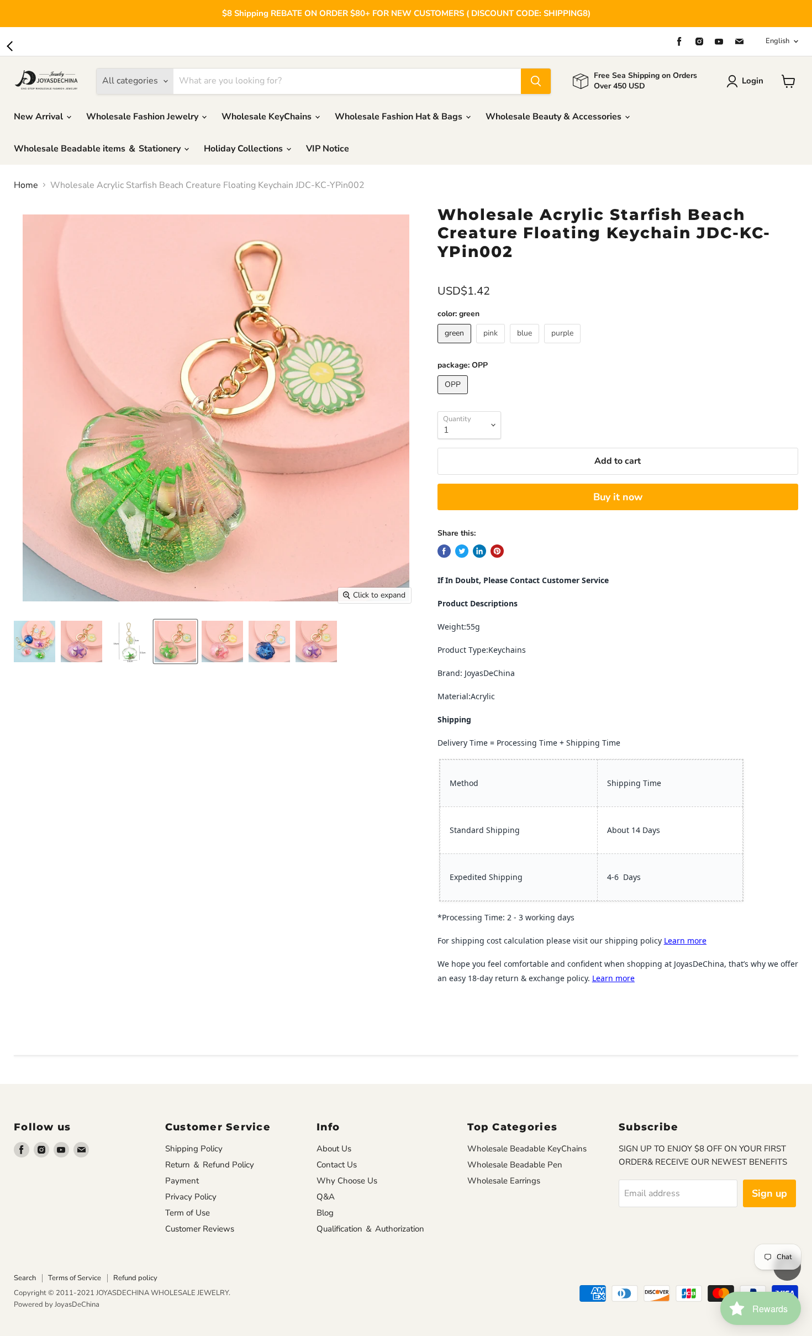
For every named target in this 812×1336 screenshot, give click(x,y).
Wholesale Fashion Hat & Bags (400, 117)
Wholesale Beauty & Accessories (555, 117)
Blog (325, 1212)
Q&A (326, 1196)
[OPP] (454, 397)
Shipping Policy (194, 1148)
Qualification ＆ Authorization (370, 1228)
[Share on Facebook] (444, 551)
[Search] (536, 81)
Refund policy (135, 1278)
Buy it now (617, 497)
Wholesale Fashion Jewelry (143, 117)
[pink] (492, 346)
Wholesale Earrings (503, 1180)
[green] (455, 346)
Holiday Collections (244, 149)
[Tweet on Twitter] (461, 551)
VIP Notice (327, 149)
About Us (334, 1148)
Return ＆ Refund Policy (209, 1164)
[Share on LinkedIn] (479, 551)
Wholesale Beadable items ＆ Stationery (98, 149)
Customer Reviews (199, 1228)
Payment (182, 1180)
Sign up (769, 1193)
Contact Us (337, 1164)
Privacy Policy (191, 1196)
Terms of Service (74, 1278)
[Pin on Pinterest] (497, 551)
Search (25, 1278)
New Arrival (39, 117)
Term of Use (187, 1212)
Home (26, 185)
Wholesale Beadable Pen (514, 1164)
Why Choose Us (347, 1180)
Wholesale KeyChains (268, 117)
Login (752, 80)
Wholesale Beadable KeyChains (527, 1148)
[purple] (563, 346)
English (777, 41)
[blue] (526, 346)
